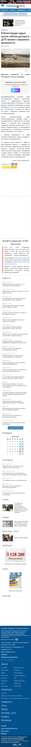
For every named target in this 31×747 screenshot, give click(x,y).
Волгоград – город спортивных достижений (15, 698)
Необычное (17, 686)
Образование (18, 673)
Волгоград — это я (8, 713)
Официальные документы (9, 657)
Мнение (4, 709)
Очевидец (4, 686)
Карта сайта (5, 731)
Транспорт (17, 683)
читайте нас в (9, 167)
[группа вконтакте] (5, 660)
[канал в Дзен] (11, 660)
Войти (5, 734)
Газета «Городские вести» (9, 728)
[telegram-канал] (2, 660)
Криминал (17, 670)
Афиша (12, 10)
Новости (4, 10)
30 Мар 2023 (3, 46)
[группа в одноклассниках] (8, 660)
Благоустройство (19, 675)
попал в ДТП (12, 107)
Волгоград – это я (10, 531)
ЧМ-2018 (4, 693)
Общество (4, 30)
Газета (5, 569)
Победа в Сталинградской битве (11, 695)
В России (6, 596)
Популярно (7, 460)
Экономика (4, 670)
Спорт (3, 683)
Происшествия (19, 667)
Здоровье (4, 681)
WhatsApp (18, 258)
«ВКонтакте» (23, 262)
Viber (25, 258)
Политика (4, 667)
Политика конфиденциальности (16, 738)
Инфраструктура (19, 681)
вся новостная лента (15, 428)
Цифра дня (7, 545)
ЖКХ (15, 678)
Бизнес (3, 673)
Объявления (21, 10)
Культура (4, 678)
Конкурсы (5, 716)
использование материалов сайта (10, 742)
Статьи (5, 500)
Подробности (6, 702)
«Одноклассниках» (10, 264)
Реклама (3, 726)
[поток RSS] (14, 660)
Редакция (4, 654)
